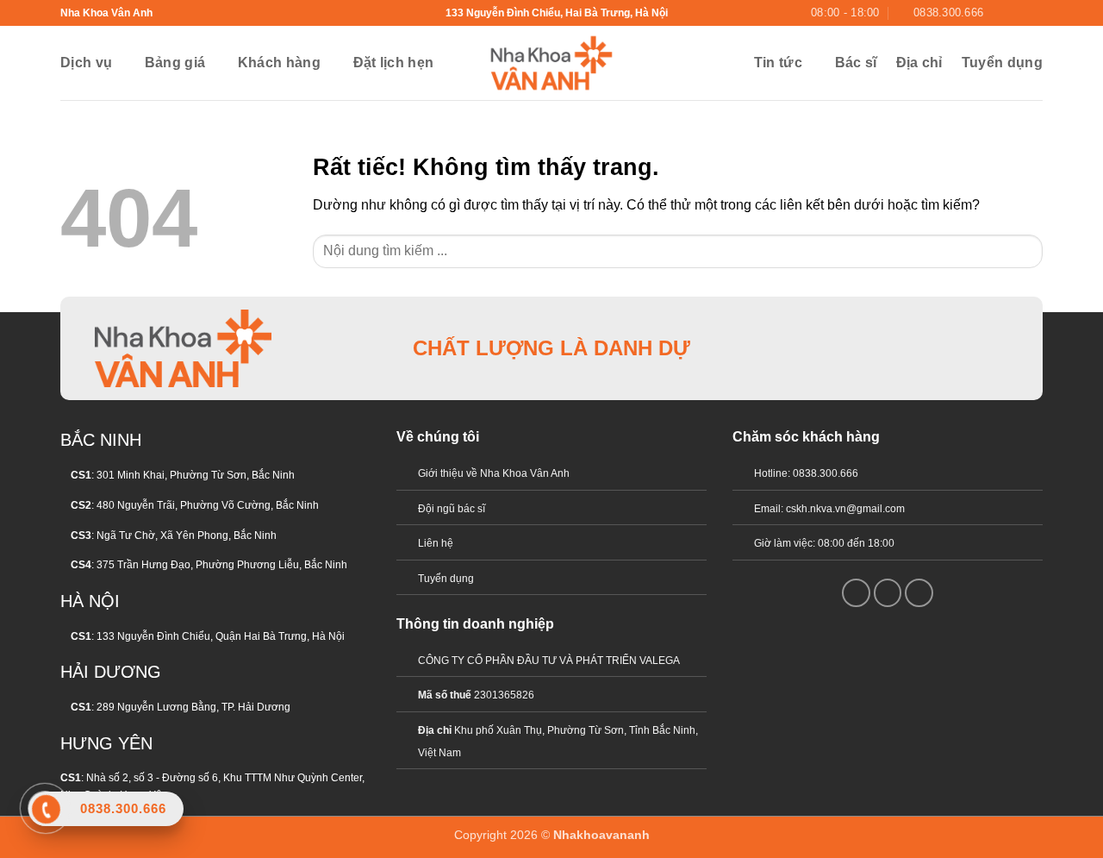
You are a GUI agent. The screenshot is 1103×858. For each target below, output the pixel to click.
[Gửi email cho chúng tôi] (1018, 13)
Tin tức (778, 62)
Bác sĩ (856, 62)
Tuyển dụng (1002, 62)
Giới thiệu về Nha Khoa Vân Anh (494, 473)
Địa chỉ (919, 62)
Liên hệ (435, 543)
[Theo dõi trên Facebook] (1001, 13)
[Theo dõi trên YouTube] (1034, 13)
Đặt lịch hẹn (393, 62)
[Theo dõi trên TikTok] (920, 347)
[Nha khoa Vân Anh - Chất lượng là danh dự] (551, 63)
